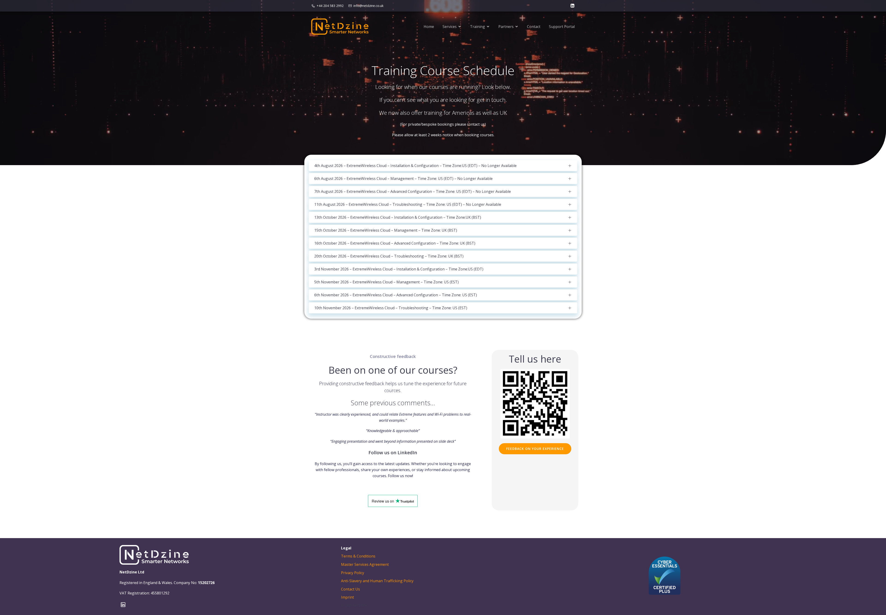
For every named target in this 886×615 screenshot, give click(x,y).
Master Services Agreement (365, 564)
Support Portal (562, 26)
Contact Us (350, 589)
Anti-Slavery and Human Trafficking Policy (377, 580)
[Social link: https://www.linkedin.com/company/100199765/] (125, 604)
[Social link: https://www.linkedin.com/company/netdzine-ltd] (571, 5)
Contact (533, 26)
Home (429, 26)
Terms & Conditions (358, 556)
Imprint (347, 597)
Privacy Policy (352, 572)
